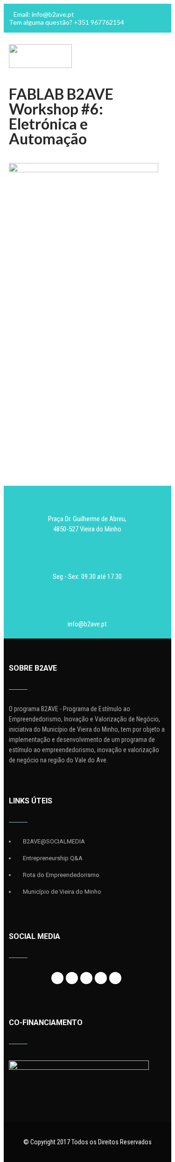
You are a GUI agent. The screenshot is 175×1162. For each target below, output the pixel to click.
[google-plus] (86, 978)
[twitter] (72, 978)
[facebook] (57, 978)
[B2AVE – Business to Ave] (40, 65)
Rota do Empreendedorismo (61, 874)
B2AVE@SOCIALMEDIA (54, 841)
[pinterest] (115, 978)
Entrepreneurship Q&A (53, 858)
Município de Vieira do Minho (62, 891)
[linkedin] (101, 978)
